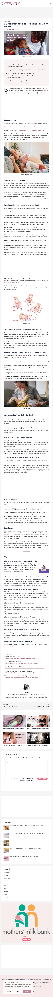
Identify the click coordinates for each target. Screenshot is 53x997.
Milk (5, 885)
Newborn (6, 891)
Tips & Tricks (7, 897)
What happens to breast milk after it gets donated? (13, 728)
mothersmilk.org (26, 936)
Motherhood (6, 888)
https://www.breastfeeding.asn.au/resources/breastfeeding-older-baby (22, 658)
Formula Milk (7, 878)
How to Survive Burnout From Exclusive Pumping (38, 728)
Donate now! (26, 939)
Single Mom (6, 894)
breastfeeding (44, 90)
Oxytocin (6, 644)
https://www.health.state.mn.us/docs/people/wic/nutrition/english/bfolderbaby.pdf (24, 668)
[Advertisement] (26, 11)
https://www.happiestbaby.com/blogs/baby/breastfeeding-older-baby (21, 663)
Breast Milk (6, 872)
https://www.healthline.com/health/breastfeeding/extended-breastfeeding (23, 672)
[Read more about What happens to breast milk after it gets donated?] (14, 720)
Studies (6, 192)
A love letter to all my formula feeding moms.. (12, 745)
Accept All (27, 991)
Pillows (14, 508)
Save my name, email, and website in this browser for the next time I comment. (28, 780)
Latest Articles (7, 881)
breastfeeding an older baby (30, 123)
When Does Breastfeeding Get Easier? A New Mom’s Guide (29, 130)
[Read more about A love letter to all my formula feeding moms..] (14, 737)
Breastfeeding (7, 21)
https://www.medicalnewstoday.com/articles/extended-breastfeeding (21, 677)
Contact (35, 992)
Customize (9, 991)
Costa (45, 634)
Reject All (18, 991)
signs (24, 355)
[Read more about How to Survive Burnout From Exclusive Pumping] (38, 720)
